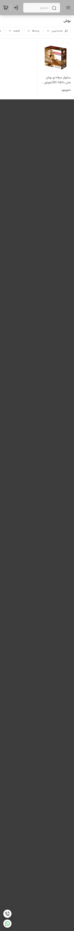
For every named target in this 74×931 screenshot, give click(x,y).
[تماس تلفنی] (7, 914)
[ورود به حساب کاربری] (16, 7)
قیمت (16, 31)
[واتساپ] (7, 923)
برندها (35, 31)
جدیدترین (57, 31)
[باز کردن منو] (67, 7)
